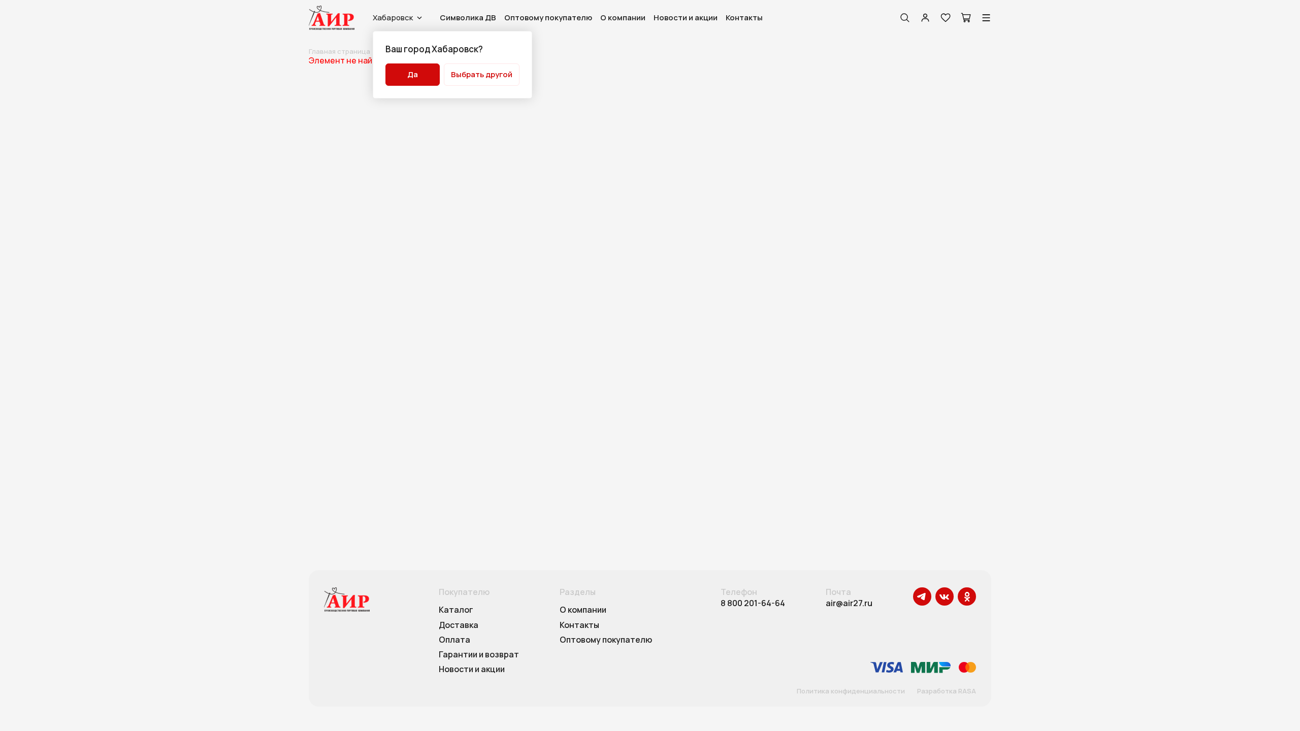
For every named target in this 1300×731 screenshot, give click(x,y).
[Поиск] (905, 18)
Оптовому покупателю (548, 17)
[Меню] (986, 18)
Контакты (744, 17)
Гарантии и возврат (479, 655)
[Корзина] (966, 18)
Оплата (454, 640)
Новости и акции (686, 17)
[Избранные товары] (945, 18)
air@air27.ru (849, 603)
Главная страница (339, 51)
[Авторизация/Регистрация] (925, 18)
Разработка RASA (946, 691)
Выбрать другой (481, 74)
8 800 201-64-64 (753, 603)
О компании (622, 17)
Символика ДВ (468, 17)
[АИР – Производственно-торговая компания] (331, 18)
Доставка (458, 625)
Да (412, 74)
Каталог (456, 610)
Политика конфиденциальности (851, 691)
